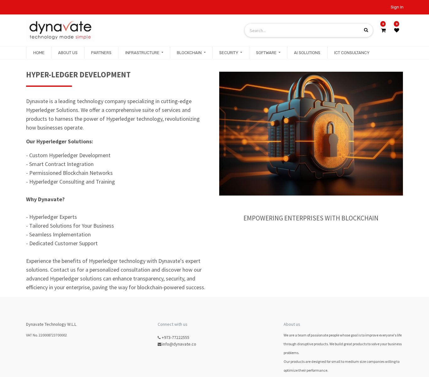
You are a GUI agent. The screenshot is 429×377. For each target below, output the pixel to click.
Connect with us (172, 324)
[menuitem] (39, 52)
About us (292, 324)
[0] (383, 30)
